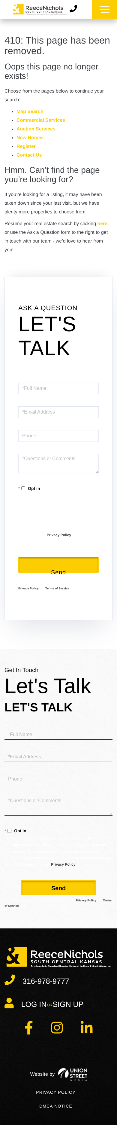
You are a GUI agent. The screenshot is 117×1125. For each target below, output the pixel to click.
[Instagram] (57, 1031)
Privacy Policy (59, 535)
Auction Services (36, 129)
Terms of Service (57, 588)
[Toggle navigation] (104, 9)
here (102, 223)
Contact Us (29, 155)
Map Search (30, 111)
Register (26, 146)
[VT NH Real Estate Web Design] (58, 1074)
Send (58, 571)
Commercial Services (40, 120)
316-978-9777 (45, 981)
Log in (34, 1004)
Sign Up (67, 1004)
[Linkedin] (86, 1031)
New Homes (30, 137)
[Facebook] (29, 1031)
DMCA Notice (55, 1106)
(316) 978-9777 (76, 9)
